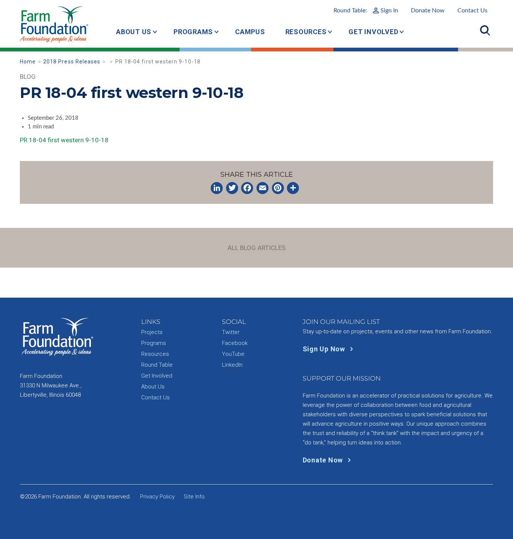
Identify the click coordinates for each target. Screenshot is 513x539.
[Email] (262, 188)
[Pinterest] (278, 188)
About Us (133, 32)
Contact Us (472, 11)
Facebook (234, 343)
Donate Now (428, 11)
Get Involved (373, 32)
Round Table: (365, 11)
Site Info (194, 496)
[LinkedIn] (217, 188)
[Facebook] (247, 188)
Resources (306, 32)
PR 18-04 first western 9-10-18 (64, 140)
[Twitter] (232, 188)
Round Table (157, 364)
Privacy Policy (157, 496)
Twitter (231, 332)
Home (28, 62)
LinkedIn (232, 364)
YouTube (233, 354)
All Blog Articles (257, 247)
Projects (152, 332)
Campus (250, 32)
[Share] (293, 188)
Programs (193, 32)
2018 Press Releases (71, 62)
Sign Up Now (325, 349)
